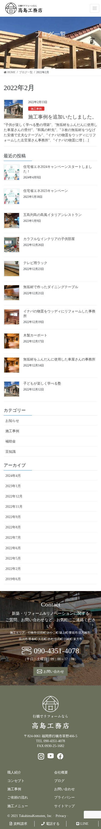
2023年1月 (13, 486)
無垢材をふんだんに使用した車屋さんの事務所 (59, 359)
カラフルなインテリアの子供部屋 (49, 239)
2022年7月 (13, 537)
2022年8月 (13, 527)
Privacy (61, 816)
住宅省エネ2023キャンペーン (45, 191)
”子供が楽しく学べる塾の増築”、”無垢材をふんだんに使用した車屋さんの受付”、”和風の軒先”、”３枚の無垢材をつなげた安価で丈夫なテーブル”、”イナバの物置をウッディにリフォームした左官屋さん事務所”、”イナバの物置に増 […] (50, 132)
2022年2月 (13, 569)
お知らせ (12, 421)
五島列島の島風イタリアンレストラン (52, 215)
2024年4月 (13, 476)
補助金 (10, 441)
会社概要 (61, 772)
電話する (53, 824)
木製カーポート (35, 335)
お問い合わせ (64, 789)
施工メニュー (17, 806)
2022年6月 (13, 548)
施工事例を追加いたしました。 (62, 117)
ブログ (59, 781)
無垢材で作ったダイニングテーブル (50, 287)
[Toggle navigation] (94, 8)
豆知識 (10, 452)
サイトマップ (64, 806)
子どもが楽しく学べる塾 (42, 383)
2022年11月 (14, 506)
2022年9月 (13, 517)
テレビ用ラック (35, 263)
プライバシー (64, 797)
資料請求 (20, 824)
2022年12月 (14, 496)
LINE (84, 824)
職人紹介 (14, 772)
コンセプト (16, 781)
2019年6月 (13, 579)
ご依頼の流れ (17, 797)
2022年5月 (13, 558)
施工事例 (36, 108)
